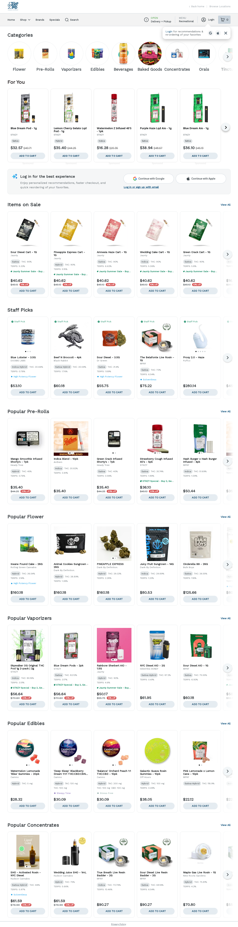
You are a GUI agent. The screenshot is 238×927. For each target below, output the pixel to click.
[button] (197, 33)
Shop (23, 19)
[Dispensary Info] (146, 19)
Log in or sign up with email (141, 187)
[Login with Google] (210, 33)
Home (11, 19)
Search (74, 19)
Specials (54, 19)
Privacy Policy (118, 924)
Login (211, 19)
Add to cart (27, 290)
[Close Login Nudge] (226, 33)
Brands (40, 19)
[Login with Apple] (218, 33)
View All (226, 204)
